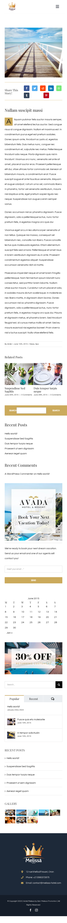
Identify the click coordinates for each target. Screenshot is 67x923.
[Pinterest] (46, 95)
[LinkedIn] (51, 88)
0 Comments (26, 395)
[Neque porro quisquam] (10, 812)
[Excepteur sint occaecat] (32, 812)
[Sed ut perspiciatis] (21, 812)
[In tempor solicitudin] (11, 734)
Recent (33, 699)
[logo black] (12, 3)
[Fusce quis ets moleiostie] (11, 720)
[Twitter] (34, 88)
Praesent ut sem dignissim (19, 448)
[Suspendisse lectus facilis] (43, 812)
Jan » (9, 633)
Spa (37, 344)
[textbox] (33, 903)
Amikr (9, 344)
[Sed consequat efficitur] (32, 820)
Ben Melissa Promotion (47, 901)
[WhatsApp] (58, 88)
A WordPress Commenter (19, 474)
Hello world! (11, 433)
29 (6, 627)
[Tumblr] (26, 95)
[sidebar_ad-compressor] (33, 484)
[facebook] (30, 910)
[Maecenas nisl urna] (21, 820)
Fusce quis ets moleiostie (31, 719)
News (32, 344)
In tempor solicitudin (28, 733)
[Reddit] (42, 88)
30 (14, 627)
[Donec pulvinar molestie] (55, 812)
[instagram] (36, 910)
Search (13, 410)
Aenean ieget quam (16, 453)
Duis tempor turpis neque (45, 389)
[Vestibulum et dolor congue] (10, 820)
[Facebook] (26, 88)
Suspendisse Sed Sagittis (15, 389)
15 (6, 617)
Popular (14, 699)
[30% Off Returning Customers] (33, 643)
